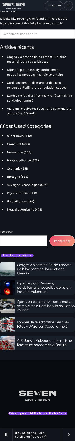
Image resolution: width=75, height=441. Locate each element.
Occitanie (14, 168)
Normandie (15, 152)
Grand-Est (14, 144)
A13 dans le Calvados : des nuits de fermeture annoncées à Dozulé (45, 343)
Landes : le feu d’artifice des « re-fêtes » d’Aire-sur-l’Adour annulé (43, 324)
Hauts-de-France (19, 160)
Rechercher (6, 231)
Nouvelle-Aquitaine (20, 209)
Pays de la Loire (18, 193)
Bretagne (13, 177)
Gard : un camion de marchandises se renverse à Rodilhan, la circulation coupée (46, 306)
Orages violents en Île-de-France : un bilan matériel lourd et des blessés (44, 269)
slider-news (15, 136)
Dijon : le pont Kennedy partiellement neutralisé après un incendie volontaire (44, 287)
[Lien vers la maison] (13, 5)
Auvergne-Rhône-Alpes (23, 185)
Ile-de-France (16, 201)
